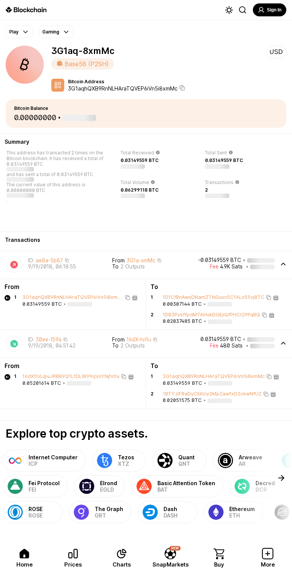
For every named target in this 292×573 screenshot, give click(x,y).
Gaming (50, 32)
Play (14, 32)
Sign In (274, 10)
